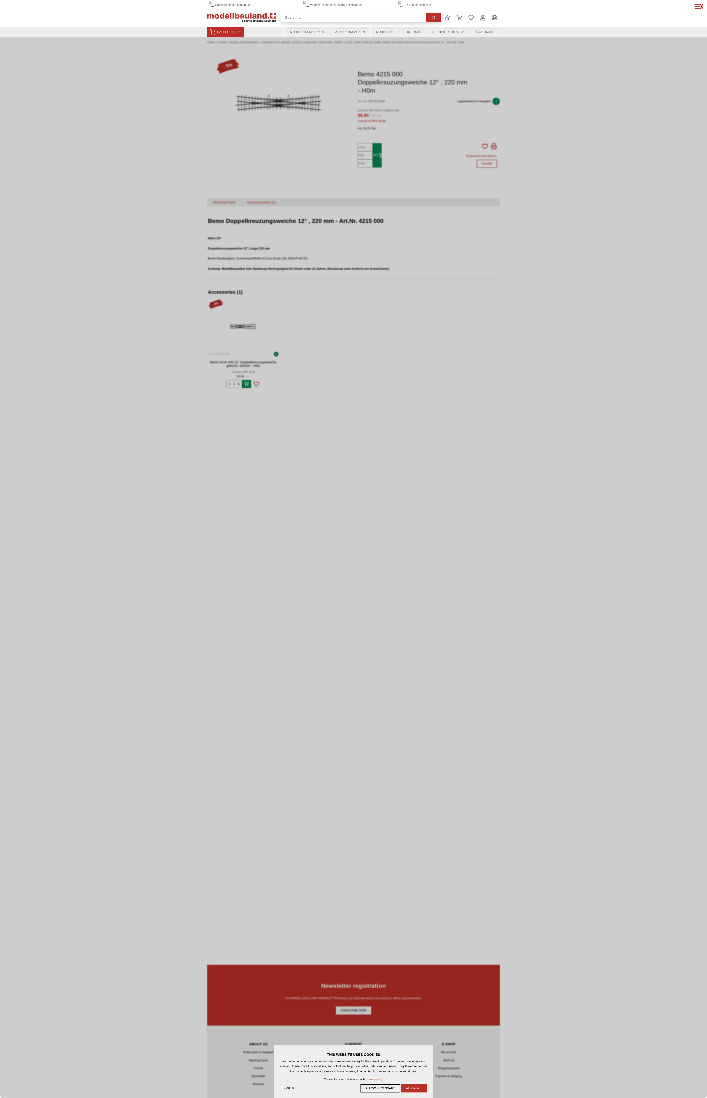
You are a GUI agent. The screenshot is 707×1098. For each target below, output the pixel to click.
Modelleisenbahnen (307, 32)
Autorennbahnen (350, 32)
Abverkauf (485, 32)
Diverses (413, 32)
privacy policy (374, 1079)
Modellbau (385, 32)
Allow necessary (380, 1088)
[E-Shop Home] (241, 17)
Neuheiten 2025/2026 (448, 32)
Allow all (414, 1088)
